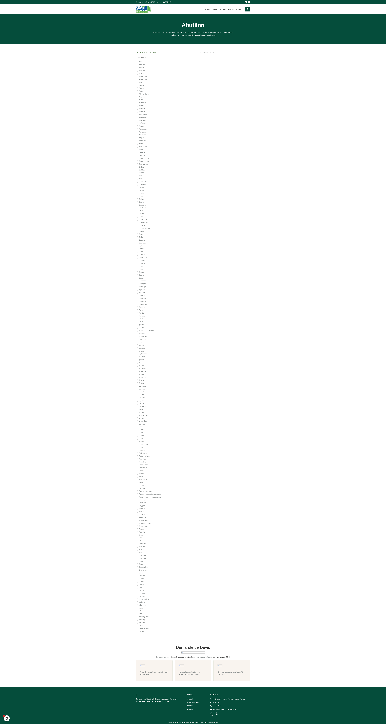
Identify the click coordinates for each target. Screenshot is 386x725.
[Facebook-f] (211, 714)
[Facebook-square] (245, 2)
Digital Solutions (213, 722)
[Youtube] (249, 2)
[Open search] (247, 9)
